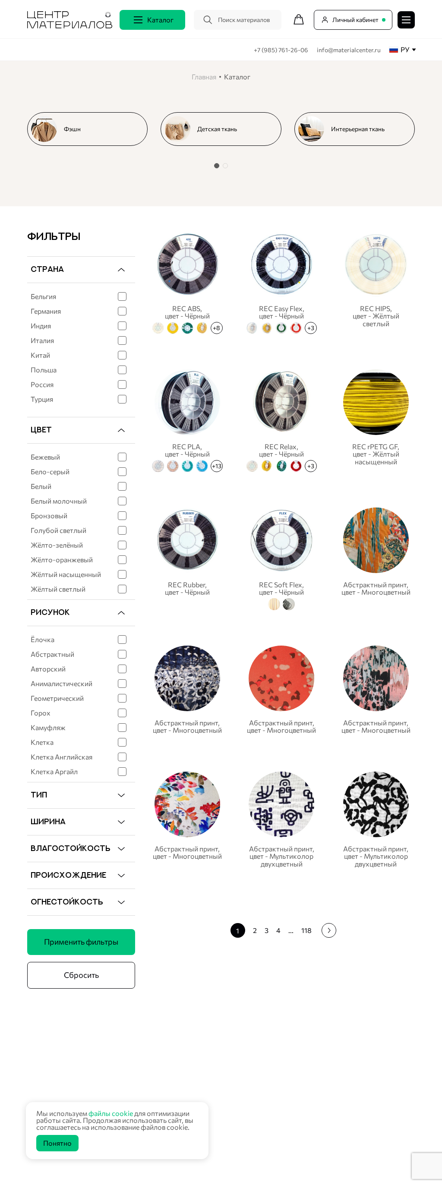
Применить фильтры (81, 941)
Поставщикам (301, 1083)
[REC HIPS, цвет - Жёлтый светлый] (376, 281)
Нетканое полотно (154, 1081)
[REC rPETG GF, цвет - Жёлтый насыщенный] (376, 419)
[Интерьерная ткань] (358, 129)
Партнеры (294, 1069)
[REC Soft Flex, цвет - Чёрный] (281, 557)
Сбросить (81, 975)
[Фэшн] (91, 129)
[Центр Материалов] (69, 26)
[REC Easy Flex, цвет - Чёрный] (281, 281)
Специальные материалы (164, 1092)
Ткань (137, 1059)
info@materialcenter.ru (349, 50)
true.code (82, 1168)
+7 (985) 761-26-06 (281, 50)
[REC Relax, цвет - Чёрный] (281, 419)
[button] (216, 165)
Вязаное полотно (153, 1070)
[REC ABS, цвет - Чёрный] (187, 281)
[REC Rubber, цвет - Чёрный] (187, 557)
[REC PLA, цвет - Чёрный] (187, 419)
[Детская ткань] (224, 129)
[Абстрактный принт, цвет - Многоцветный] (376, 557)
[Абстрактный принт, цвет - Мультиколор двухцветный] (281, 819)
